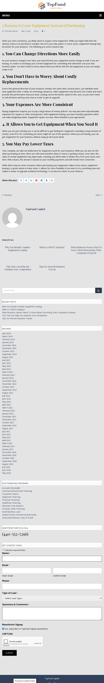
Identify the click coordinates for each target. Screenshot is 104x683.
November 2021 (9, 419)
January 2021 (8, 449)
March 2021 (7, 443)
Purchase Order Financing (13, 508)
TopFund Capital (11, 31)
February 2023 (8, 375)
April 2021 (6, 440)
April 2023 (6, 369)
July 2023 (6, 360)
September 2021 (9, 425)
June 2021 (6, 434)
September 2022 (9, 390)
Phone (6, 580)
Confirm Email (59, 575)
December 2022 (9, 381)
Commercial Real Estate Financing (17, 491)
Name (6, 553)
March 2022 (7, 407)
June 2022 (6, 398)
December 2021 (9, 416)
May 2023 (6, 366)
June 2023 (6, 363)
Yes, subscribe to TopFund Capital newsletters (26, 628)
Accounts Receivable (11, 488)
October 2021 (8, 422)
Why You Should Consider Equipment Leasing (17, 249)
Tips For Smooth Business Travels (52, 268)
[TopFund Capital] (52, 6)
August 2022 (7, 393)
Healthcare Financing (11, 503)
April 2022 (6, 404)
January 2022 (8, 413)
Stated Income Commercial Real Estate (19, 514)
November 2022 (9, 384)
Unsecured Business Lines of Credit (17, 517)
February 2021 (8, 446)
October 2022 (8, 387)
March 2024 (7, 336)
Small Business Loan (11, 511)
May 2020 (6, 473)
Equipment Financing (11, 497)
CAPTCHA (7, 633)
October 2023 (8, 351)
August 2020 (7, 464)
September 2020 (9, 461)
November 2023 (9, 348)
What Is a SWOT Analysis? (52, 247)
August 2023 (7, 357)
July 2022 (6, 395)
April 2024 (6, 333)
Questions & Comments (15, 604)
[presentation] (22, 641)
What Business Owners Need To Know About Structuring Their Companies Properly (86, 250)
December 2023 (9, 345)
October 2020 (8, 458)
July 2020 (6, 467)
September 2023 (9, 354)
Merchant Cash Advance (12, 506)
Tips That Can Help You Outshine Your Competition (17, 268)
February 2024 (8, 339)
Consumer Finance (10, 494)
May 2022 (6, 401)
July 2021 (6, 431)
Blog (36, 31)
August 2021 (7, 428)
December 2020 (9, 452)
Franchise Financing (10, 500)
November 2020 (9, 455)
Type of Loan (10, 592)
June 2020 (6, 470)
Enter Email (7, 575)
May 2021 (6, 437)
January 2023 (8, 378)
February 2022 (8, 410)
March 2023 (7, 372)
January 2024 (8, 342)
